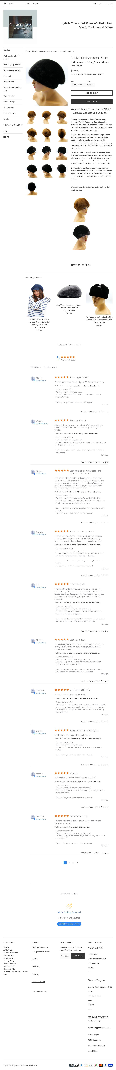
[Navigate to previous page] (61, 862)
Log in (28, 3)
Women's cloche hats (12, 70)
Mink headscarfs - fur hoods (11, 57)
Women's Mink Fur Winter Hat (82, 122)
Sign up (35, 3)
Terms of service (9, 964)
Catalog (6, 50)
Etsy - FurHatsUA (38, 981)
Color (88, 81)
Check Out (109, 3)
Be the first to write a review (69, 924)
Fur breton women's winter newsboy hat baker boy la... (83, 653)
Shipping (84, 74)
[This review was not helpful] (105, 411)
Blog (5, 131)
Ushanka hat (8, 82)
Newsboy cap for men (12, 65)
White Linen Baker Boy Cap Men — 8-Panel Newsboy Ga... (84, 739)
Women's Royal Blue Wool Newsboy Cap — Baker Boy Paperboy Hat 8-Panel (39, 322)
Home (28, 51)
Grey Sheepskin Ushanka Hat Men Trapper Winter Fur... (84, 492)
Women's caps (9, 102)
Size (72, 81)
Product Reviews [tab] (50, 367)
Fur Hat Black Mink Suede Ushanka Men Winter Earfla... (83, 603)
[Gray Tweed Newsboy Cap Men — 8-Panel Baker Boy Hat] (69, 292)
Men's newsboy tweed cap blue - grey (78, 827)
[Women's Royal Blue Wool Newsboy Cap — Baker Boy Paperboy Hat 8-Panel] (39, 299)
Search (6, 947)
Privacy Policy (8, 961)
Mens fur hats (8, 108)
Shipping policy (8, 958)
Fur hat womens (9, 113)
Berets (6, 119)
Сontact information (10, 953)
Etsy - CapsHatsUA (39, 991)
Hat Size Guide (9, 969)
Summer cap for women (12, 125)
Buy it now (92, 101)
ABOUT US (7, 950)
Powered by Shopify (31, 1065)
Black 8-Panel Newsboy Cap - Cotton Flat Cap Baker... (82, 434)
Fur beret (7, 76)
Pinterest (35, 974)
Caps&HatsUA (19, 1065)
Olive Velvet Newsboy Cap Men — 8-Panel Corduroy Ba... (84, 782)
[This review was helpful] (101, 411)
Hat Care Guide (9, 966)
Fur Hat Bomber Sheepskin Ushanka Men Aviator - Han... (84, 545)
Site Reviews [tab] (35, 367)
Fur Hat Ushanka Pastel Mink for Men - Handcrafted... (83, 698)
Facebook (35, 959)
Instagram (35, 966)
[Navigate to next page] (77, 862)
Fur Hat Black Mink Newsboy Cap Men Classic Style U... (83, 386)
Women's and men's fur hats (12, 89)
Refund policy (8, 955)
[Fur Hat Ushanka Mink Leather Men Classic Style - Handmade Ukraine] (99, 298)
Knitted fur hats (9, 96)
